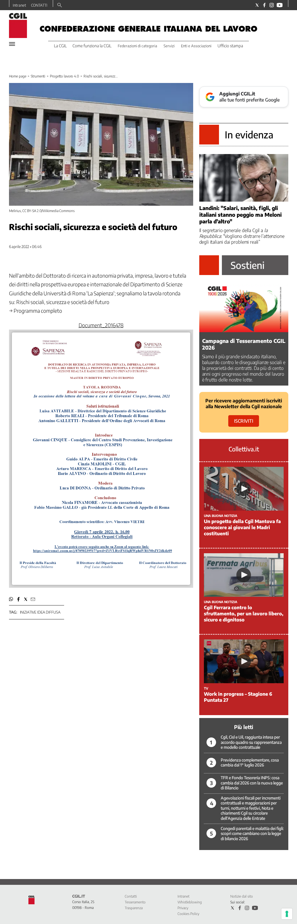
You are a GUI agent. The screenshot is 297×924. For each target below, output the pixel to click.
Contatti (131, 896)
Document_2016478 (101, 325)
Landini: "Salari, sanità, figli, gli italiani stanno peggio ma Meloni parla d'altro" (240, 215)
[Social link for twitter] (257, 5)
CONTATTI (39, 5)
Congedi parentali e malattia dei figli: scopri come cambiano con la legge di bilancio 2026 (252, 833)
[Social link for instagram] (271, 5)
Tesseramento (135, 902)
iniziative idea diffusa (40, 612)
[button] (11, 599)
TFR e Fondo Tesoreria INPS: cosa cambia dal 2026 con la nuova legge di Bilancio (252, 782)
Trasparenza (134, 908)
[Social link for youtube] (279, 5)
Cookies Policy (188, 914)
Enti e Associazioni (196, 46)
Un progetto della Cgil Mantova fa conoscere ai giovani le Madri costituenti (242, 527)
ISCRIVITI (243, 421)
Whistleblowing (190, 902)
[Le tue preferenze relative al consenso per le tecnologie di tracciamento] (286, 913)
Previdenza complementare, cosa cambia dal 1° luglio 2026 (250, 762)
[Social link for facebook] (264, 5)
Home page (17, 76)
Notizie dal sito (241, 896)
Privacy (183, 908)
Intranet (19, 5)
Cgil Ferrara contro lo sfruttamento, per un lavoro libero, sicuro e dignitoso (243, 614)
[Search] (59, 5)
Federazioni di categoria (137, 46)
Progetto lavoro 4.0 (64, 76)
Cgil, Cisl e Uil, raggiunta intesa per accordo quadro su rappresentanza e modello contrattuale (251, 742)
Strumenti (38, 76)
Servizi (169, 46)
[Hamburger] (12, 44)
